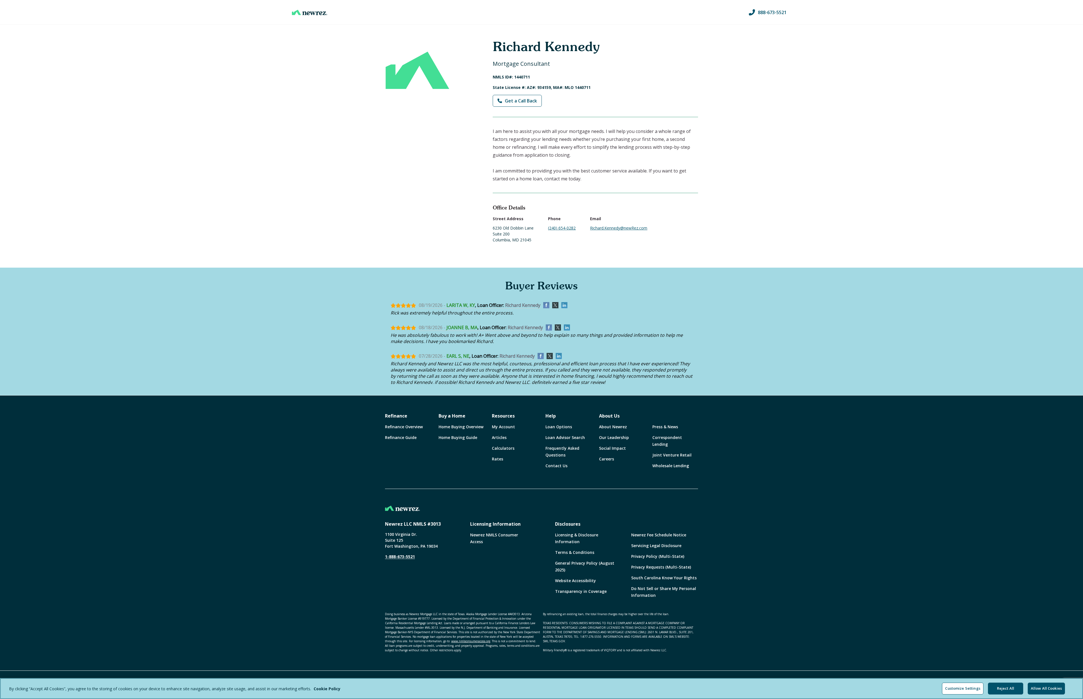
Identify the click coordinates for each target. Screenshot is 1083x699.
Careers (606, 459)
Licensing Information (495, 524)
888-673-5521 (772, 12)
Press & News (665, 426)
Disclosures (567, 524)
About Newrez (613, 426)
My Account (503, 426)
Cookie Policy (327, 688)
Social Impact (612, 448)
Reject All (1005, 688)
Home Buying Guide (458, 437)
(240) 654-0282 (562, 228)
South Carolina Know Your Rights (664, 577)
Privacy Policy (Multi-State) (657, 556)
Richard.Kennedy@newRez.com (618, 228)
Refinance (396, 416)
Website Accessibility (575, 580)
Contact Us (556, 465)
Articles (499, 437)
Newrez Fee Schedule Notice (658, 535)
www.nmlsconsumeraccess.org (470, 641)
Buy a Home (452, 416)
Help (550, 416)
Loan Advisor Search (565, 437)
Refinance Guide (401, 437)
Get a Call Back (521, 101)
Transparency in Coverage (581, 591)
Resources (503, 416)
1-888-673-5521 (400, 556)
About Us (609, 416)
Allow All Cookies (1046, 688)
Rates (497, 459)
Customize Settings (962, 688)
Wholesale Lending (670, 465)
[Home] (309, 12)
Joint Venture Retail (672, 455)
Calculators (503, 448)
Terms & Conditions (574, 552)
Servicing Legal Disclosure (656, 545)
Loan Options (558, 426)
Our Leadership (614, 437)
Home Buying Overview (461, 426)
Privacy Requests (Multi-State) (661, 567)
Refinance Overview (404, 426)
